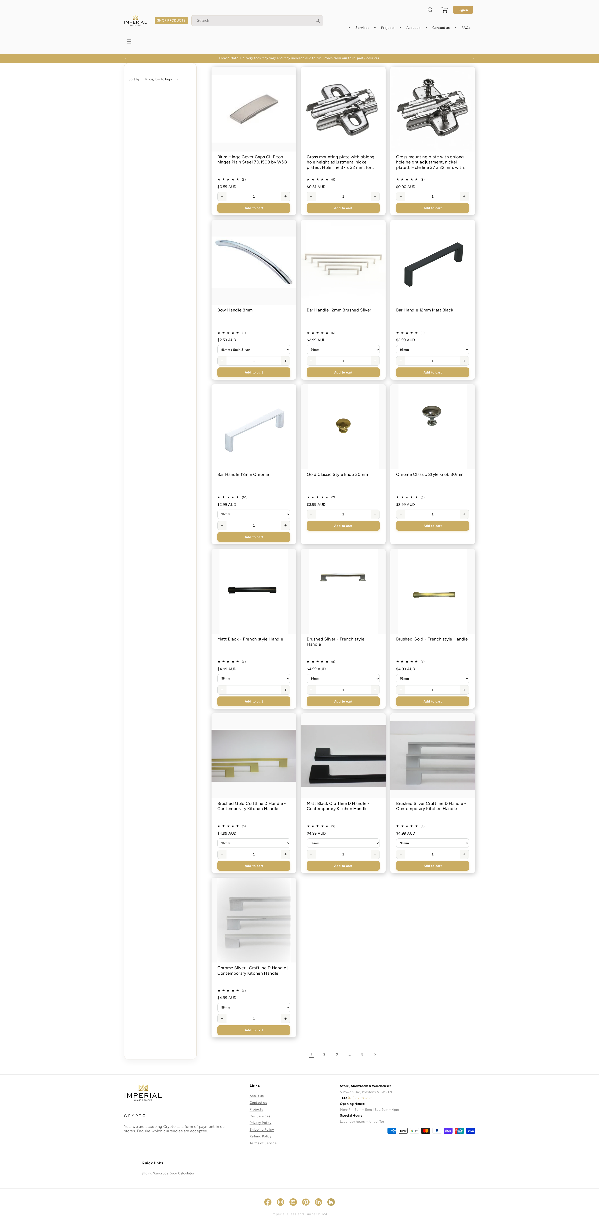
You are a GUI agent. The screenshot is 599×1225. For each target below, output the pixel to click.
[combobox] (257, 20)
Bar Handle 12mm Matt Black (424, 310)
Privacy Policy (260, 1123)
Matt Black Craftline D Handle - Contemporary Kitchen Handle (338, 806)
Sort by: (134, 79)
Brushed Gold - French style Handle (432, 639)
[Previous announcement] (126, 58)
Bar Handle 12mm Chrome (243, 474)
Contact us (258, 1103)
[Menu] (129, 41)
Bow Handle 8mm (235, 310)
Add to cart (254, 208)
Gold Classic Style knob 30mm (337, 474)
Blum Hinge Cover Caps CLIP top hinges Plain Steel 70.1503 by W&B (252, 159)
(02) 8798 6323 (360, 1098)
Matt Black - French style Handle (250, 639)
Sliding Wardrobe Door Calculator (168, 1173)
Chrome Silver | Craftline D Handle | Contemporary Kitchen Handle (253, 970)
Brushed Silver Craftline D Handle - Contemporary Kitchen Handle (431, 806)
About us (257, 1096)
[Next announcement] (473, 58)
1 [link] (312, 1054)
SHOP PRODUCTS (171, 20)
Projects (256, 1109)
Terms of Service (263, 1143)
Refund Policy (261, 1136)
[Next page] (375, 1054)
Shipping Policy (262, 1130)
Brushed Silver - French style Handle (335, 642)
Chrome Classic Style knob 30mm (430, 474)
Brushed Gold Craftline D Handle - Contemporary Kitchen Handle (251, 806)
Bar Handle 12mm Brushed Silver (339, 310)
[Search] (318, 20)
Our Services (260, 1116)
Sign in (463, 10)
